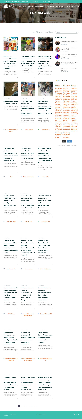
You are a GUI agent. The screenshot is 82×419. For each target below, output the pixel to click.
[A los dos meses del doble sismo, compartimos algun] (74, 88)
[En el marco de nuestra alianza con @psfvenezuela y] (67, 88)
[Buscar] (76, 32)
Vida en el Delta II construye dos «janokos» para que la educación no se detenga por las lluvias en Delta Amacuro (45, 156)
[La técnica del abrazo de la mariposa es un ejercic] (67, 104)
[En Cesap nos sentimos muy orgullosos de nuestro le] (74, 112)
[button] (37, 32)
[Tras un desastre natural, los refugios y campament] (74, 119)
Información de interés (73, 6)
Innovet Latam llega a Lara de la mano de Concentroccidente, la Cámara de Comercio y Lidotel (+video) (28, 248)
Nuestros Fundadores (40, 6)
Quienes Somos (22, 6)
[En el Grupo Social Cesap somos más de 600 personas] (67, 96)
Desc (46, 32)
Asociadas (30, 6)
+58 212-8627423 (35, 1)
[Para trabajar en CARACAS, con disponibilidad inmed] (59, 119)
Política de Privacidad (41, 414)
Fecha (34, 32)
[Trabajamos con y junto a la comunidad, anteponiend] (59, 96)
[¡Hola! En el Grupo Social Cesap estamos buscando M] (59, 112)
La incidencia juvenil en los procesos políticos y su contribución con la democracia (27, 153)
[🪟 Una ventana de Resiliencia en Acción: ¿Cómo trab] (59, 88)
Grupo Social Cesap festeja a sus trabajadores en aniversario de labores (45, 337)
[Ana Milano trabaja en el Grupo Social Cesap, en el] (74, 96)
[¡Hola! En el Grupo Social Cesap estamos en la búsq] (59, 127)
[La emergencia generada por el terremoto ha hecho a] (74, 127)
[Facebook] (43, 1)
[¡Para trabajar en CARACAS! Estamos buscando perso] (67, 119)
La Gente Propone (60, 6)
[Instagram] (49, 1)
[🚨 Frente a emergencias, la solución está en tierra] (59, 135)
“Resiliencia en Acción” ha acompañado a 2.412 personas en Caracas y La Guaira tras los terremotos (27, 109)
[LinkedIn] (45, 1)
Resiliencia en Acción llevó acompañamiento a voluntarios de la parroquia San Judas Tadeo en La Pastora (45, 109)
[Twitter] (47, 1)
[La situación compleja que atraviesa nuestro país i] (67, 135)
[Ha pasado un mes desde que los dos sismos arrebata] (67, 127)
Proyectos (51, 6)
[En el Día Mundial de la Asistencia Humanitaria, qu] (59, 104)
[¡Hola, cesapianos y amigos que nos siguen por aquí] (74, 104)
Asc (52, 32)
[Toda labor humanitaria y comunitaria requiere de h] (67, 112)
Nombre (40, 32)
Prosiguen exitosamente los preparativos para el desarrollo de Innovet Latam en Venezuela (69, 56)
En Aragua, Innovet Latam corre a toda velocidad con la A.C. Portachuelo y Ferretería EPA (28, 61)
